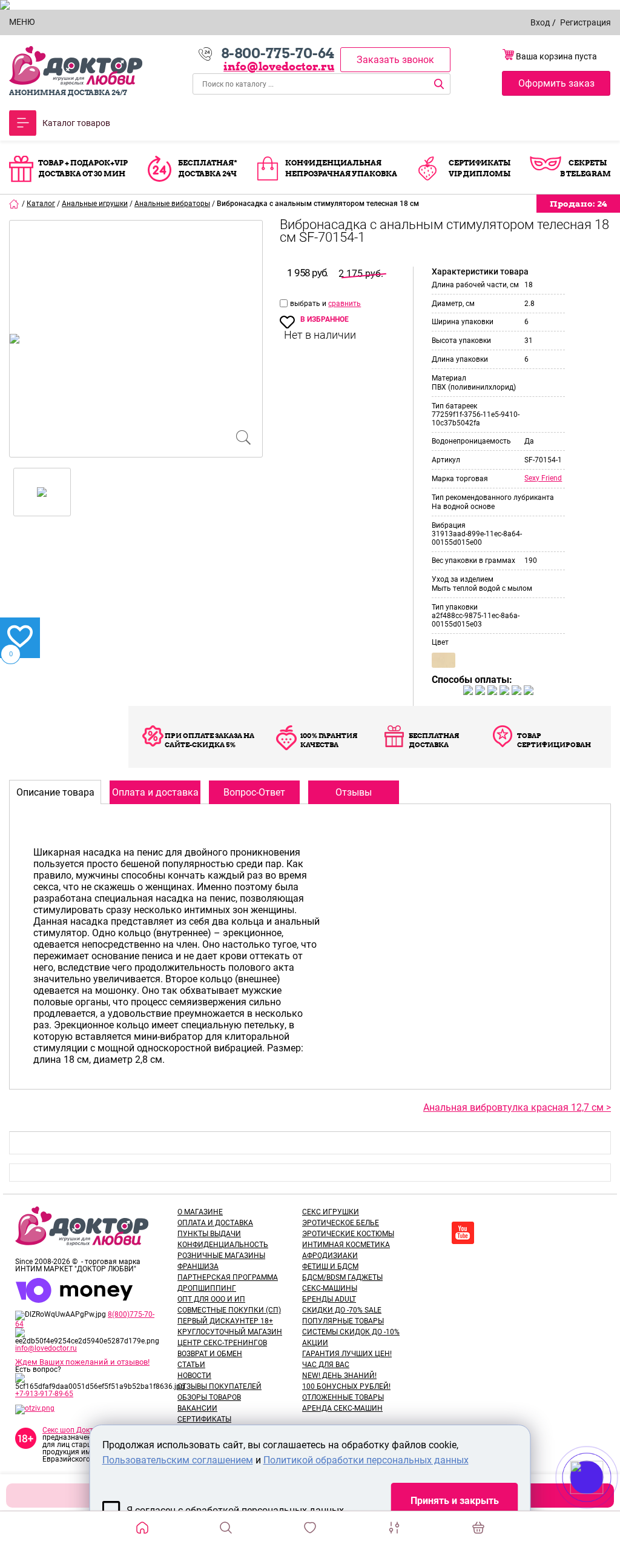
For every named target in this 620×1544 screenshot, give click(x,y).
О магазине (200, 1212)
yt (463, 1233)
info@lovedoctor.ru (278, 66)
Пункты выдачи (209, 1234)
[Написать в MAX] (603, 1501)
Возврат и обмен (209, 1353)
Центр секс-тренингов (222, 1343)
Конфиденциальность (222, 1244)
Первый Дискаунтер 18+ (225, 1321)
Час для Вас (325, 1364)
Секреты (588, 162)
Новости (194, 1375)
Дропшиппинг (206, 1288)
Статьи (191, 1364)
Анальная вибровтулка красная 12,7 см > (517, 1107)
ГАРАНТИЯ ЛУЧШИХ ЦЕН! (347, 1353)
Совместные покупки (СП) (229, 1310)
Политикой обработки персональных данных (366, 1460)
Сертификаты (204, 1419)
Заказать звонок (395, 59)
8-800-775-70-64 (277, 53)
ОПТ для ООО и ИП (211, 1299)
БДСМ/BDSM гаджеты (342, 1277)
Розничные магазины (221, 1255)
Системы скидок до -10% (351, 1332)
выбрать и (309, 303)
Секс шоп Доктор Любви (84, 1430)
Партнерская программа (227, 1277)
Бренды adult (329, 1299)
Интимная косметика (346, 1244)
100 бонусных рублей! (346, 1386)
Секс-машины (329, 1288)
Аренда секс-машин (342, 1408)
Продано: (578, 203)
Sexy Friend (543, 478)
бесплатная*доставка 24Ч (207, 168)
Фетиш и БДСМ (330, 1266)
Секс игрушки (330, 1212)
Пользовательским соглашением (177, 1460)
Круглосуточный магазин (229, 1332)
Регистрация (585, 22)
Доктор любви (75, 65)
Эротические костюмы (348, 1234)
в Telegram (585, 173)
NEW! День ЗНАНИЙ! (339, 1375)
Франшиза (198, 1266)
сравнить (344, 303)
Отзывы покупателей (219, 1386)
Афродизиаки (330, 1255)
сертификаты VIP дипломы (479, 168)
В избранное (324, 319)
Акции (315, 1343)
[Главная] (14, 203)
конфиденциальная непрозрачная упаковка (341, 168)
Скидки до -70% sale (341, 1310)
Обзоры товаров (209, 1397)
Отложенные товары (343, 1397)
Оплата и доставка (215, 1223)
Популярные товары (343, 1321)
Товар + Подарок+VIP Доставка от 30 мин (83, 168)
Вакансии (197, 1408)
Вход (540, 22)
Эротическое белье (340, 1223)
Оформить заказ (556, 83)
